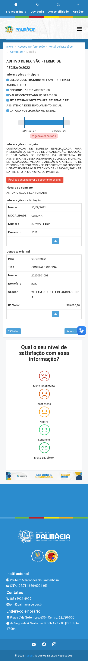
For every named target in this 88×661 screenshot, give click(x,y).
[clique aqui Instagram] (54, 644)
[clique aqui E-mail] (34, 644)
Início (9, 46)
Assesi (29, 655)
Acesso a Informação (31, 46)
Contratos (16, 51)
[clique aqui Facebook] (44, 644)
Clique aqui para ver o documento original (36, 179)
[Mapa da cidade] (44, 500)
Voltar (15, 331)
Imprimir (74, 331)
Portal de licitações (61, 46)
